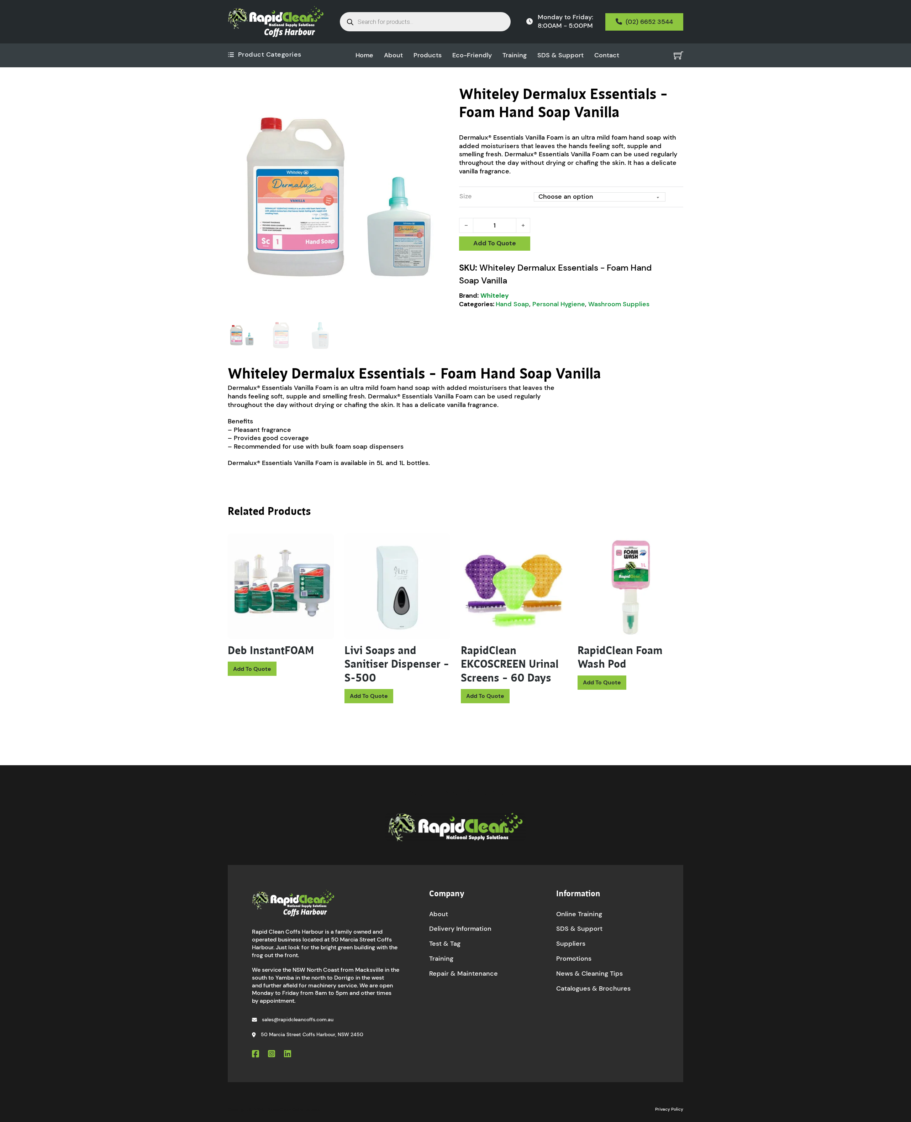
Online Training (579, 914)
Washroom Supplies (618, 304)
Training (514, 55)
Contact (606, 55)
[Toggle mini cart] (678, 55)
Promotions (573, 958)
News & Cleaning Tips (589, 973)
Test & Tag (444, 943)
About (393, 55)
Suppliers (570, 943)
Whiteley (494, 295)
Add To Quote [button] (369, 696)
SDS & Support (560, 55)
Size (465, 196)
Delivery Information (460, 928)
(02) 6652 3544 (649, 21)
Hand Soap (512, 304)
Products (428, 55)
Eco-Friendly (472, 55)
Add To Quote (494, 243)
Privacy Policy (669, 1109)
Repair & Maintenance (463, 973)
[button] (442, 96)
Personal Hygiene (558, 304)
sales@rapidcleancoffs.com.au (297, 1019)
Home (364, 55)
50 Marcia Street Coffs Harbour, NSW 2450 (312, 1034)
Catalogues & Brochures (593, 988)
